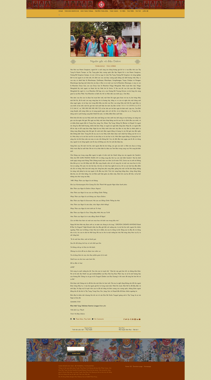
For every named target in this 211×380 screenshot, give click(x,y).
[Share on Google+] (129, 319)
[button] (60, 15)
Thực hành (114, 11)
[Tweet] (126, 319)
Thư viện (130, 11)
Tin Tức (138, 11)
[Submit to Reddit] (135, 319)
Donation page (138, 366)
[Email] (139, 319)
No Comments (99, 319)
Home (61, 11)
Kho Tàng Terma (87, 11)
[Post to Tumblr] (130, 319)
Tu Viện (122, 11)
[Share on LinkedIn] (137, 319)
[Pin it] (132, 319)
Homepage (147, 366)
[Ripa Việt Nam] (101, 4)
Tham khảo (100, 66)
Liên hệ (145, 11)
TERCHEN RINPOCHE (72, 11)
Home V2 (128, 366)
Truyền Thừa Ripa (101, 11)
